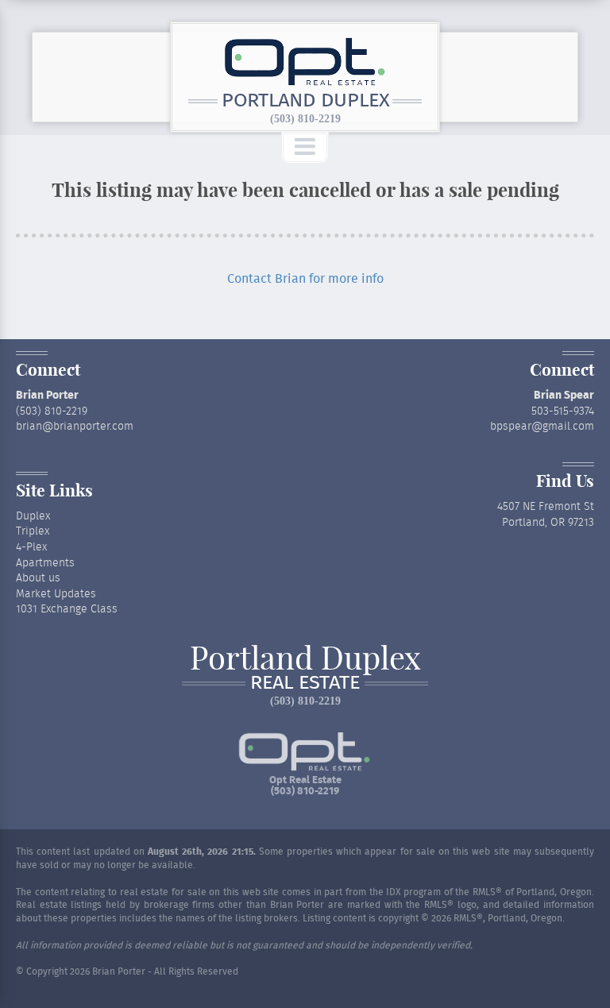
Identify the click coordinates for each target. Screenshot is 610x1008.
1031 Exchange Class (67, 609)
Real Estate (305, 683)
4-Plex (31, 547)
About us (38, 578)
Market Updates (56, 594)
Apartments (45, 563)
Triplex (32, 531)
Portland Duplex (305, 101)
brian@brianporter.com (74, 426)
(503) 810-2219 (305, 119)
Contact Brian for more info (305, 278)
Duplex (33, 516)
